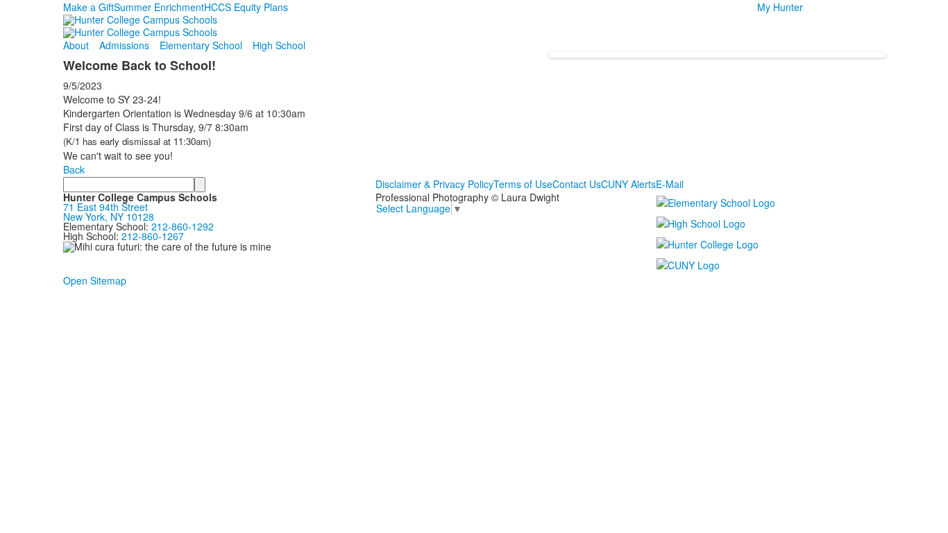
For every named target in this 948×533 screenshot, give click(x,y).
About (76, 45)
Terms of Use (522, 184)
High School (279, 45)
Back (74, 169)
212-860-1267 (152, 236)
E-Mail (670, 184)
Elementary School (201, 45)
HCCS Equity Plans (246, 7)
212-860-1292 (182, 226)
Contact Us (576, 184)
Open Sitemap (94, 280)
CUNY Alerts (628, 184)
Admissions (124, 45)
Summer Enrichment (159, 7)
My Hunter (780, 7)
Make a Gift (88, 7)
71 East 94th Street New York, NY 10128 (108, 211)
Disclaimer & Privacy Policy (434, 184)
